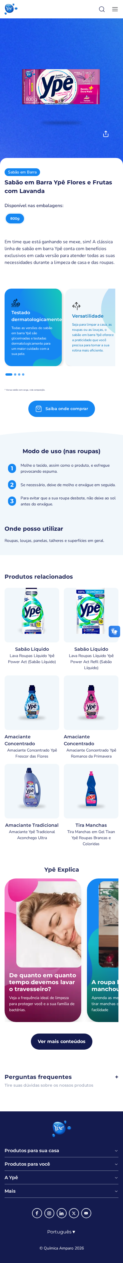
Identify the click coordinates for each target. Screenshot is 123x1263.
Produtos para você (27, 1164)
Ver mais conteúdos (62, 1041)
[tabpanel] (61, 503)
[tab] (8, 374)
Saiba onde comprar (66, 408)
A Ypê (11, 1177)
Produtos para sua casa (32, 1150)
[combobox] (61, 1232)
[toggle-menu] (113, 9)
